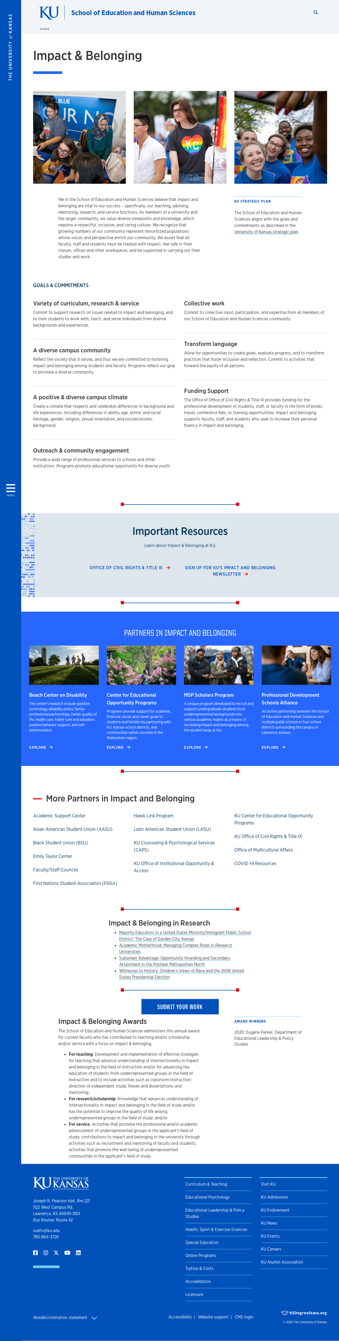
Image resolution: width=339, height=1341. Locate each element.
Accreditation (198, 1281)
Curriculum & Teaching (206, 1184)
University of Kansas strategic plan (266, 232)
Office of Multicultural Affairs (263, 850)
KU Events (270, 1236)
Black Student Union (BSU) (60, 842)
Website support (213, 1317)
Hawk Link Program (153, 815)
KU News (269, 1223)
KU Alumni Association (282, 1262)
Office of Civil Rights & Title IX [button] (127, 568)
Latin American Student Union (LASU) (172, 829)
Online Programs (200, 1255)
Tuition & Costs (199, 1268)
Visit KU (268, 1184)
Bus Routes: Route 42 (53, 1220)
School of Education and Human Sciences (133, 12)
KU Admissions (274, 1197)
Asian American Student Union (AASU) (73, 829)
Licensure (194, 1294)
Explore (38, 747)
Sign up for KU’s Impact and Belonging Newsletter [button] (230, 571)
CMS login (244, 1317)
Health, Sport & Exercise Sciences (216, 1229)
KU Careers (271, 1249)
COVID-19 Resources (255, 863)
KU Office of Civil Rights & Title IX (268, 836)
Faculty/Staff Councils (55, 869)
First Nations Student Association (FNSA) (75, 883)
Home (44, 29)
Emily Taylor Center (52, 856)
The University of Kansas (310, 1322)
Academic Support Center (59, 815)
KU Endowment (275, 1210)
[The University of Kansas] (61, 1187)
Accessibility (180, 1317)
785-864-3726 (46, 1237)
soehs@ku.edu (46, 1230)
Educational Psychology (207, 1197)
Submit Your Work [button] (180, 1006)
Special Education (201, 1242)
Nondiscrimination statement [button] (60, 1317)
